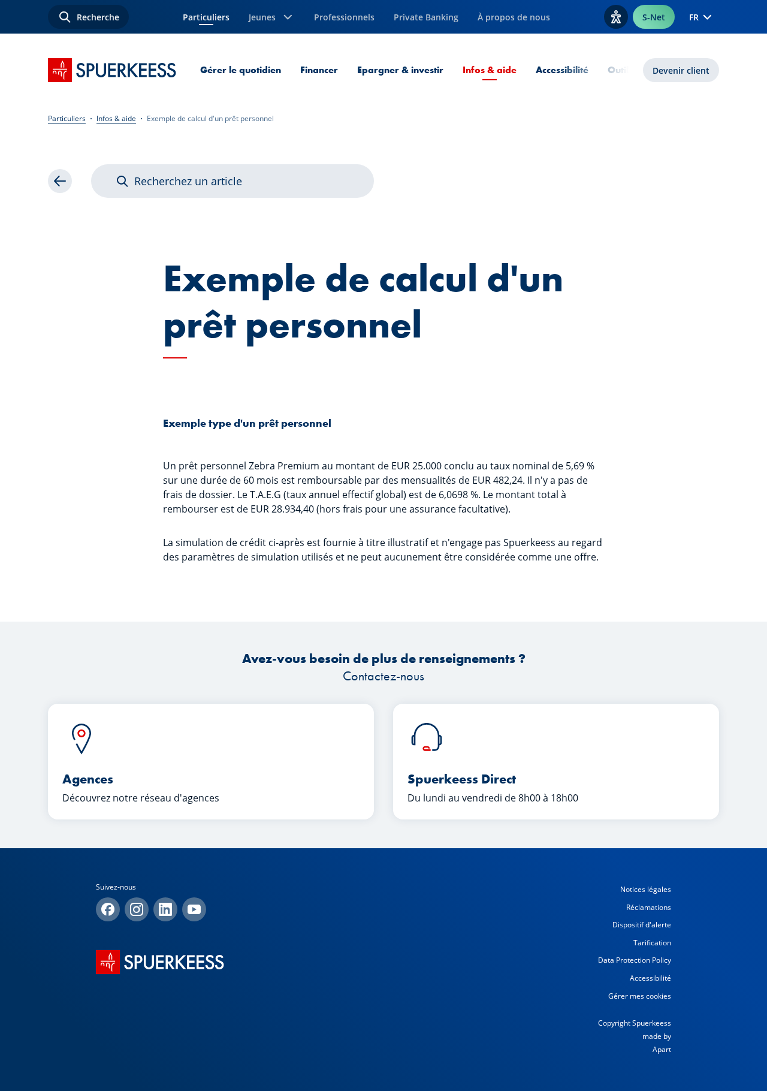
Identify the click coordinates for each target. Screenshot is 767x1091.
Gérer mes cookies (639, 996)
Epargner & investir (400, 70)
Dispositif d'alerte (641, 925)
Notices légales (645, 889)
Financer (319, 70)
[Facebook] (108, 909)
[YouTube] (194, 909)
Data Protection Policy (634, 960)
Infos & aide (490, 70)
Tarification (652, 943)
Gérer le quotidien (240, 70)
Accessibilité (562, 70)
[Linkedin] (165, 909)
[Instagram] (137, 909)
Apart (662, 1049)
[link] (60, 181)
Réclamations (648, 907)
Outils (620, 70)
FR (694, 17)
